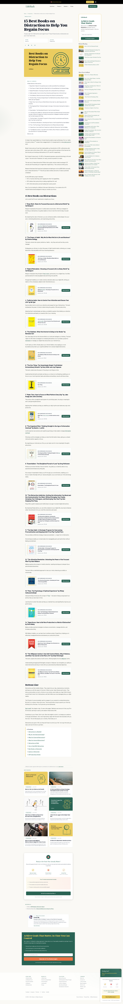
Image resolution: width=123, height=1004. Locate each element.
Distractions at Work (34, 743)
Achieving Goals (29, 984)
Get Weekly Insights (90, 38)
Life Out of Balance (62, 983)
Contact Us (82, 979)
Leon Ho (27, 41)
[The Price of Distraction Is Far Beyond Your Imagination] (36, 804)
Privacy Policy (86, 996)
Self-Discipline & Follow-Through (65, 979)
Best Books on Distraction (35, 749)
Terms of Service (79, 996)
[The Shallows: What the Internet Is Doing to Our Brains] (31, 355)
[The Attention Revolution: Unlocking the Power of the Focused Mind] (31, 581)
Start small (28, 708)
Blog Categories (83, 983)
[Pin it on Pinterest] (28, 45)
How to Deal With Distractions (36, 746)
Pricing (71, 6)
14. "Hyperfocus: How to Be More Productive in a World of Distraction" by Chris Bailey (48, 127)
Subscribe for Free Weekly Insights (48, 959)
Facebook (27, 992)
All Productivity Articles (35, 754)
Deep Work (40, 226)
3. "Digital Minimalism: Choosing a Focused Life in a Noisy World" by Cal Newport (47, 90)
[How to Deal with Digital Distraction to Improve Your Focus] (36, 829)
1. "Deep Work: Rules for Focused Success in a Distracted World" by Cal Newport (47, 85)
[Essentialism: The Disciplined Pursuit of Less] (31, 485)
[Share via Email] (35, 45)
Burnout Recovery (62, 978)
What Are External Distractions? (37, 737)
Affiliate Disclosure (93, 996)
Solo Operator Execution (64, 986)
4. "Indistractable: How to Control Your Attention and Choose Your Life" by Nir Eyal (47, 93)
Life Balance (28, 983)
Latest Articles (83, 981)
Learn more (60, 766)
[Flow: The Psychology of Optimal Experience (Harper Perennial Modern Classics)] (31, 612)
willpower (63, 658)
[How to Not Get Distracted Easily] (36, 778)
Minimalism (43, 289)
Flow (49, 595)
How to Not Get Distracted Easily (34, 789)
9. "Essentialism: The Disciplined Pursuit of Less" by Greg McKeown (44, 110)
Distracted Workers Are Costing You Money (45, 908)
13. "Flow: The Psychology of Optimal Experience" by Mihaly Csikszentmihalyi (46, 125)
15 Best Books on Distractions (34, 83)
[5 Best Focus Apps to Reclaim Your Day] (61, 804)
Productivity (30, 13)
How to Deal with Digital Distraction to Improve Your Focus (35, 841)
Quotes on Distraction (34, 751)
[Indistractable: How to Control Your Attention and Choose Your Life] (31, 322)
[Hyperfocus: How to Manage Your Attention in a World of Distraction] (31, 644)
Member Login (83, 986)
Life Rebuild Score (29, 979)
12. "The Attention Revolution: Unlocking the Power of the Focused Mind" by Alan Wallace (49, 122)
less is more (46, 273)
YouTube (43, 992)
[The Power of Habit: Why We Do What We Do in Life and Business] (31, 259)
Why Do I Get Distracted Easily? (37, 734)
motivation (28, 340)
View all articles (37, 925)
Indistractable (40, 321)
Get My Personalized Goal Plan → (48, 893)
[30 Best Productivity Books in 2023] (61, 829)
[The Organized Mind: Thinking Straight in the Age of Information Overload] (31, 454)
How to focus (46, 415)
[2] (39, 170)
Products (59, 6)
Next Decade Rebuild (63, 984)
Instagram (32, 992)
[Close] (95, 2)
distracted (67, 142)
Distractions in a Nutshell (35, 732)
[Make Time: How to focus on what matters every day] (31, 416)
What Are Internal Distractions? (37, 740)
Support (81, 988)
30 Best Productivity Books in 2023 (60, 840)
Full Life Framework (29, 981)
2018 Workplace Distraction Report (37, 906)
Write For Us (82, 984)
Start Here (52, 6)
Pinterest (37, 992)
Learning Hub (43, 983)
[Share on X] (31, 45)
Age (59, 453)
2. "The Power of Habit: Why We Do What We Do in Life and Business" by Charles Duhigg (48, 88)
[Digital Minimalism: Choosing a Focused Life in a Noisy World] (31, 290)
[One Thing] (31, 385)
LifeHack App (43, 978)
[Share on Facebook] (25, 45)
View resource (66, 227)
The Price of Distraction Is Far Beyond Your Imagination (34, 815)
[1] (35, 141)
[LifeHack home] (30, 6)
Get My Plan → (90, 1)
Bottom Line (30, 133)
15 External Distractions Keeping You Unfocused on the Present (60, 789)
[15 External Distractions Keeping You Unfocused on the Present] (61, 778)
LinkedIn (47, 992)
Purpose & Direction (63, 981)
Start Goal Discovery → (111, 996)
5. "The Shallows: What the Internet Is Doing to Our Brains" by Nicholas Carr (46, 95)
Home (25, 13)
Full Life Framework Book (46, 979)
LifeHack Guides (29, 978)
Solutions (65, 6)
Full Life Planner (44, 981)
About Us (82, 978)
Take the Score (92, 6)
